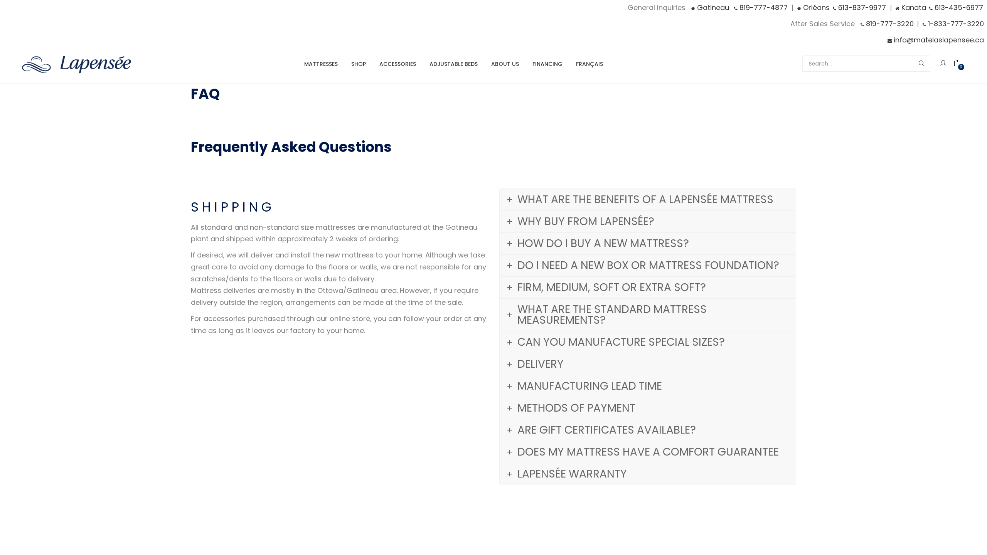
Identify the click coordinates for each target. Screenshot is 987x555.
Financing (547, 64)
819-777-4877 (763, 7)
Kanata (912, 7)
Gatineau (712, 7)
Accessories (397, 64)
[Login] (944, 63)
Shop (358, 64)
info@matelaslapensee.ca (938, 40)
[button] (961, 63)
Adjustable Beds (453, 64)
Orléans (815, 7)
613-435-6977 (958, 7)
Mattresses (321, 64)
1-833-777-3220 (955, 24)
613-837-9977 (861, 7)
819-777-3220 (889, 24)
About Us (505, 64)
